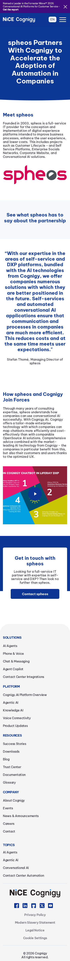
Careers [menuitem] (8, 824)
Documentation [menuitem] (14, 775)
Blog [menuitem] (6, 759)
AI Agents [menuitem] (10, 646)
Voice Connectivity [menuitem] (17, 718)
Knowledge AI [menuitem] (13, 710)
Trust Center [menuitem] (12, 767)
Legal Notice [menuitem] (34, 930)
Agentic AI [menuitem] (10, 702)
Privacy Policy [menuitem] (35, 915)
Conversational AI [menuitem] (16, 868)
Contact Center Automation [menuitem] (23, 875)
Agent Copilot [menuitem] (13, 669)
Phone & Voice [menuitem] (13, 653)
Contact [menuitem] (9, 831)
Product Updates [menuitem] (15, 726)
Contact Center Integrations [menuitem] (23, 677)
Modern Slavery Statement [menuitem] (35, 922)
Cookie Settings (35, 938)
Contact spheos (35, 594)
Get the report (10, 9)
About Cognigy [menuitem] (14, 800)
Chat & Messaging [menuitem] (16, 661)
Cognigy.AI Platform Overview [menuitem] (25, 695)
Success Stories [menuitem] (14, 744)
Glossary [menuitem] (9, 782)
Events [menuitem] (8, 808)
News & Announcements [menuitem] (21, 816)
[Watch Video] (35, 499)
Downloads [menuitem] (11, 751)
